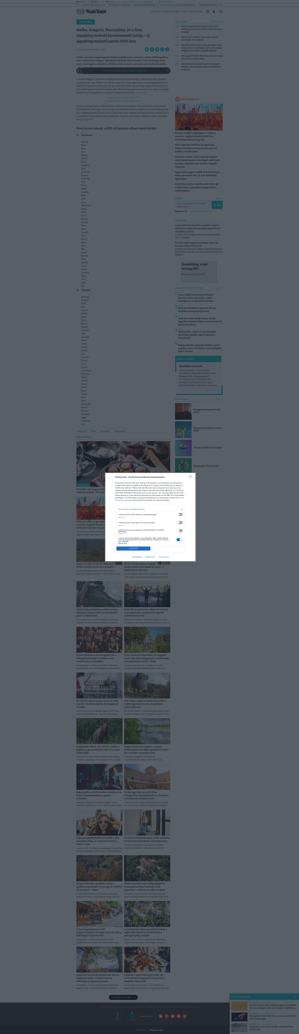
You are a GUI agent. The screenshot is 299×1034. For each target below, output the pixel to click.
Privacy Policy (164, 557)
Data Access (150, 557)
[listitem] (150, 509)
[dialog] (150, 517)
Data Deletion (137, 557)
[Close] (191, 477)
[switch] (179, 514)
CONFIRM (133, 548)
